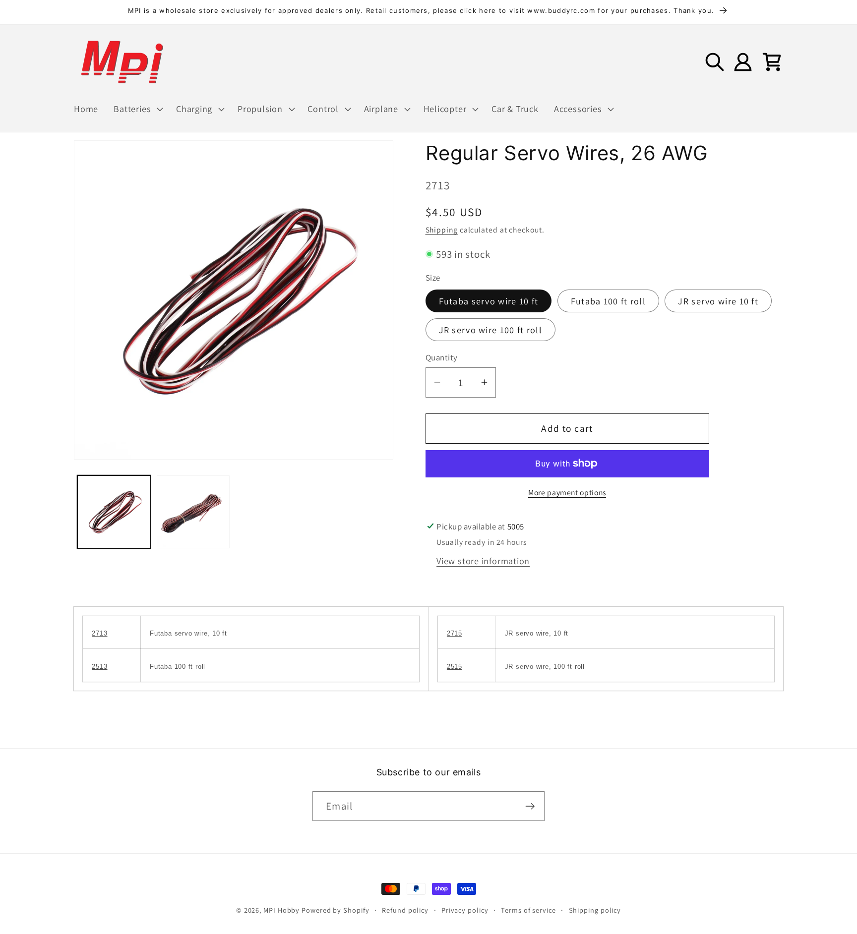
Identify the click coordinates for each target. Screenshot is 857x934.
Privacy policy (465, 910)
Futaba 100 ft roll (608, 301)
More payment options (567, 492)
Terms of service (528, 910)
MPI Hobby (281, 910)
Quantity (442, 357)
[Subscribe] (530, 806)
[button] (137, 109)
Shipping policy (595, 910)
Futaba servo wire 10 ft (489, 301)
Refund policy (405, 910)
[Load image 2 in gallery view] (193, 511)
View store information (483, 561)
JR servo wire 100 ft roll (491, 330)
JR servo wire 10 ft (718, 301)
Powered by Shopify (335, 910)
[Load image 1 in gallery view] (113, 511)
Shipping (442, 229)
